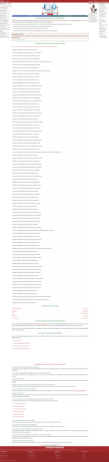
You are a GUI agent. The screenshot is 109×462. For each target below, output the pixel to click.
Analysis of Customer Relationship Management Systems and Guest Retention (26, 233)
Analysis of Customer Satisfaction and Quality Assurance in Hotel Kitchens (25, 224)
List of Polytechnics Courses (31, 455)
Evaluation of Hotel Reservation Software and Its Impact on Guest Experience (26, 218)
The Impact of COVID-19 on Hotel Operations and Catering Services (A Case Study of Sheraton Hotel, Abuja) (31, 70)
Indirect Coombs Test (84, 313)
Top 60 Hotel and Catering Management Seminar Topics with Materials (50, 18)
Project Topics (91, 1)
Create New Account (57, 455)
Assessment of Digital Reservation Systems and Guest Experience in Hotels (26, 275)
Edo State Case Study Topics (18, 414)
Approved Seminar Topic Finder (17, 34)
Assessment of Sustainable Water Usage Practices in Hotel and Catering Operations (27, 130)
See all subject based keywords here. (79, 390)
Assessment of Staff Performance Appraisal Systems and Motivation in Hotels (26, 55)
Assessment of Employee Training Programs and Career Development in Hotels (26, 212)
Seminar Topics (96, 1)
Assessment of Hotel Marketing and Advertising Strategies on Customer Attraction (27, 167)
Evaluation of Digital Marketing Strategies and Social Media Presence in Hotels (26, 82)
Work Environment (85, 318)
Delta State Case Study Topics (19, 411)
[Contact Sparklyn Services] (54, 448)
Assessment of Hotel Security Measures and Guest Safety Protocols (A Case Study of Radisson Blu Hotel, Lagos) (32, 61)
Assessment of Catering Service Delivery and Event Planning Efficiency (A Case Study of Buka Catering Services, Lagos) (33, 230)
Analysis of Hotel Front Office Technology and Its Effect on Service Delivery (26, 134)
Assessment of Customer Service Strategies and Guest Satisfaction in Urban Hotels (27, 284)
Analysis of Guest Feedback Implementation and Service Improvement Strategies (27, 215)
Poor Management (15, 318)
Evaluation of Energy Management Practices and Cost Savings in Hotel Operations (27, 164)
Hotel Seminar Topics (17, 340)
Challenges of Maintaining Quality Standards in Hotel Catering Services (25, 49)
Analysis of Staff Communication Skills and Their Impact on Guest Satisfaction (26, 170)
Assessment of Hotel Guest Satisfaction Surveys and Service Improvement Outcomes (27, 112)
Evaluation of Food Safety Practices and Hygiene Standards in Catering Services (26, 281)
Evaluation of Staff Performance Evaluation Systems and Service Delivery (25, 191)
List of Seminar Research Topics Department (51, 445)
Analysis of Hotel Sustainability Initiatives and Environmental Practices (25, 206)
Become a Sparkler (57, 453)
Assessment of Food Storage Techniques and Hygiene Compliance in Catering (26, 106)
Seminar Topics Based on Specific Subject (50, 305)
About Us (83, 453)
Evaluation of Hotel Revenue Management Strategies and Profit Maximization (26, 91)
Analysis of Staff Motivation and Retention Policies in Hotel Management (25, 79)
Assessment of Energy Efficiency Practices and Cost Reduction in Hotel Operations (27, 52)
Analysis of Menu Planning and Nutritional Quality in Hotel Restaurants (25, 251)
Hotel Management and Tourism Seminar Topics (21, 348)
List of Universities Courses (31, 453)
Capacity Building (85, 310)
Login (101, 1)
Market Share (14, 315)
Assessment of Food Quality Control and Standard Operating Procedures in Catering (27, 158)
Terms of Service (84, 457)
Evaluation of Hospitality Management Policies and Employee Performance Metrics (27, 94)
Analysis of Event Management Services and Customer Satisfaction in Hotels (26, 242)
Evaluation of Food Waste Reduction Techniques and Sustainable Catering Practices (27, 85)
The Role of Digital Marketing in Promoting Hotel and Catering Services (25, 293)
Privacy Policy (84, 455)
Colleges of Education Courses (32, 457)
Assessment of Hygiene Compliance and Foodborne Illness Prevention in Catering (27, 257)
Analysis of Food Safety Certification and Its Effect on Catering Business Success (26, 88)
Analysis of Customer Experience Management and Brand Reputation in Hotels (26, 143)
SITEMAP (2, 460)
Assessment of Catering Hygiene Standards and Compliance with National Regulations (28, 121)
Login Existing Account (58, 457)
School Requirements (3, 457)
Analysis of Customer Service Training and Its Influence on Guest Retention (26, 124)
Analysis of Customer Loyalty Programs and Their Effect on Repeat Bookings (26, 58)
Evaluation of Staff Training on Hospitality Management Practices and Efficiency (26, 109)
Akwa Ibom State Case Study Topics (20, 403)
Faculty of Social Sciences (41, 323)
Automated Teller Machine (16, 308)
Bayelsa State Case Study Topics (19, 406)
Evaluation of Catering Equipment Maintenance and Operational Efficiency (26, 103)
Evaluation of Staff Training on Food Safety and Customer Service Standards (26, 73)
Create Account (105, 1)
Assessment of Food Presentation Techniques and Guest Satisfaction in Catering (27, 185)
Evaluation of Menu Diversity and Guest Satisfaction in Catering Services (25, 209)
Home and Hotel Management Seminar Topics (21, 345)
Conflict (13, 313)
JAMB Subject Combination (4, 455)
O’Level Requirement (3, 453)
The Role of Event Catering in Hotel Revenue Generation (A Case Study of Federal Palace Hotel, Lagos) (30, 299)
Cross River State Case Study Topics (20, 408)
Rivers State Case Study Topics (19, 416)
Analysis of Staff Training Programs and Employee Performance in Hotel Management (28, 278)
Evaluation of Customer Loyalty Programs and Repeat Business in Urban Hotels (26, 254)
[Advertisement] (50, 357)
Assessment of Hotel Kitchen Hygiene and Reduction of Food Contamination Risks (27, 100)
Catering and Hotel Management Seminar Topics (21, 343)
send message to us (39, 30)
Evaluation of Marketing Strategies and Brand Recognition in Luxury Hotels (26, 76)
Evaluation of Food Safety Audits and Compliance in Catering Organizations (26, 67)
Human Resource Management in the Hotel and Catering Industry (24, 302)
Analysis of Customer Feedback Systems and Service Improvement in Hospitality (27, 269)
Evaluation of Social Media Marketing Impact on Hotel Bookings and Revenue (26, 127)
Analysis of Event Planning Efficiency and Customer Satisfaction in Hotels (25, 197)
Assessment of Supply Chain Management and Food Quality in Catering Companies (27, 266)
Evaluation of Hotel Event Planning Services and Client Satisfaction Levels (25, 118)
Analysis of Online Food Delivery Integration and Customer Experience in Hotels (27, 287)
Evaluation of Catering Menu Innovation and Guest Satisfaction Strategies (26, 137)
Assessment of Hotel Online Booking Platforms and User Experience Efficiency (26, 97)
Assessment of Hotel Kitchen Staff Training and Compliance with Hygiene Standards (27, 140)
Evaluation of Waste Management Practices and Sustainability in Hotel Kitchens (26, 272)
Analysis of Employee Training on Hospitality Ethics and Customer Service (25, 179)
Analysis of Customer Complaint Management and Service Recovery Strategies (26, 64)
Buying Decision (14, 310)
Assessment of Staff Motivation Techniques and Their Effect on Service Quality (26, 203)
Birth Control (86, 308)
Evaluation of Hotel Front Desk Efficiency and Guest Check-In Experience (25, 155)
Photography (86, 315)
